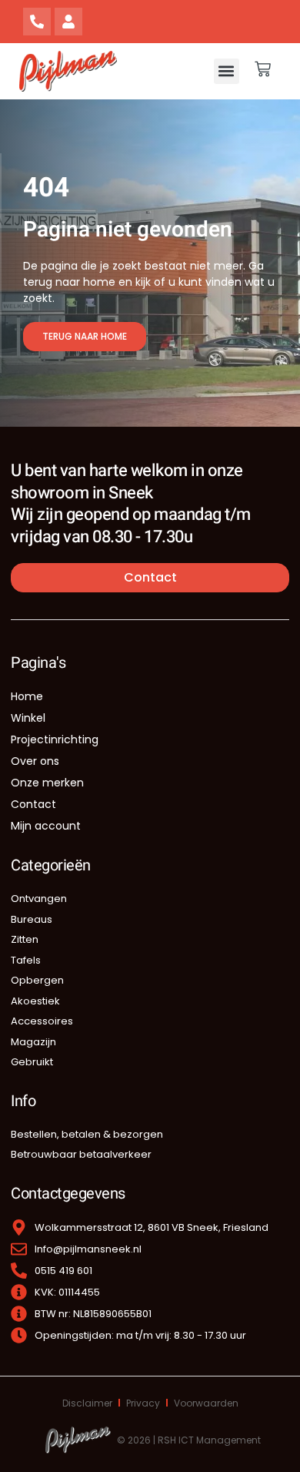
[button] (226, 71)
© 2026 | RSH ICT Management (189, 1440)
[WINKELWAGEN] (263, 69)
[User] (68, 21)
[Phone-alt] (37, 21)
